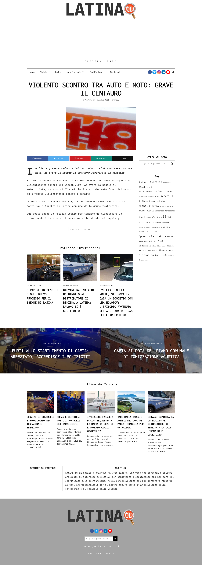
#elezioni (162, 201)
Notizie (43, 72)
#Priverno (159, 232)
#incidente (74, 229)
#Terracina (146, 254)
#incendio (159, 211)
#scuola (142, 250)
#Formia (154, 205)
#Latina (87, 229)
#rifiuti (158, 241)
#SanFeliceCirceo (159, 246)
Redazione (90, 100)
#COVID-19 (167, 196)
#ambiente (144, 182)
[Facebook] (150, 72)
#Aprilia (156, 181)
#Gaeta (150, 210)
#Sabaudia (145, 245)
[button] (172, 163)
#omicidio (165, 227)
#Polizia (142, 232)
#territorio (161, 255)
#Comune (167, 191)
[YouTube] (168, 72)
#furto (142, 211)
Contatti (99, 553)
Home (32, 72)
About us (110, 553)
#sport (169, 250)
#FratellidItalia (166, 206)
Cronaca (115, 100)
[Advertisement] (101, 39)
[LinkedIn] (163, 72)
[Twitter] (154, 72)
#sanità (170, 246)
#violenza (143, 260)
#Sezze (162, 250)
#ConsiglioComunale (146, 196)
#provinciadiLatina (152, 236)
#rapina (170, 237)
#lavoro (142, 223)
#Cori (157, 197)
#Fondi (143, 205)
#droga (152, 201)
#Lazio (150, 222)
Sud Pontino (96, 72)
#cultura (143, 201)
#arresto (167, 182)
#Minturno (156, 227)
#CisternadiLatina (150, 191)
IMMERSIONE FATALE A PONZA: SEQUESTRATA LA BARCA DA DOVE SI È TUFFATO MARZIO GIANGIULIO (100, 424)
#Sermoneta (152, 250)
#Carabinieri (145, 187)
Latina (58, 72)
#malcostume (162, 222)
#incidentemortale (147, 217)
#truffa (171, 255)
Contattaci (115, 72)
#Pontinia (150, 232)
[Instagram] (159, 72)
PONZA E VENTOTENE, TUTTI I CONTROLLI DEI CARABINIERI (69, 420)
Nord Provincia (74, 72)
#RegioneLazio (146, 241)
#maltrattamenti (145, 227)
